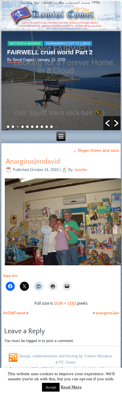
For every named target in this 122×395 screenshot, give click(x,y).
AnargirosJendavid (33, 161)
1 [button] (8, 127)
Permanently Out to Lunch (68, 43)
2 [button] (13, 127)
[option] (60, 80)
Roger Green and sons (96, 150)
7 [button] (37, 127)
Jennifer (80, 170)
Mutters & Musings (25, 43)
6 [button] (32, 127)
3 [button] (18, 127)
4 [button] (22, 127)
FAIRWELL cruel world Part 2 (49, 52)
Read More (71, 387)
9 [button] (47, 127)
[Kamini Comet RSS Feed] (13, 357)
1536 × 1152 (65, 303)
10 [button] (51, 127)
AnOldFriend (14, 313)
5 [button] (27, 127)
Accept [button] (50, 387)
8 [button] (42, 127)
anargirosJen (107, 313)
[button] (107, 123)
